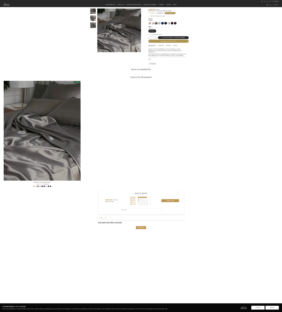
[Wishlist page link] (277, 5)
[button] (110, 5)
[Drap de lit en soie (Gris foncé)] (42, 131)
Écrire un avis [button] (170, 200)
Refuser (272, 307)
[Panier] (274, 5)
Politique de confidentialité (175, 309)
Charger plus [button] (141, 227)
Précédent (97, 30)
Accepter (258, 307)
